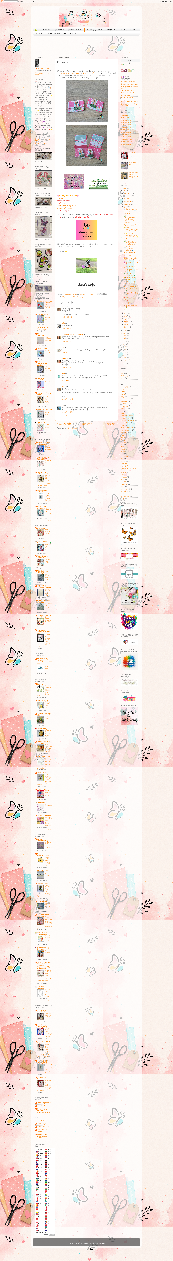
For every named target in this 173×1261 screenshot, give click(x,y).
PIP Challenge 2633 (48, 666)
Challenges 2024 (126, 142)
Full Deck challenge (48, 351)
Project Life (125, 387)
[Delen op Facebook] (104, 294)
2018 (124, 347)
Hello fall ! (48, 381)
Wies (63, 347)
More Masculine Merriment (48, 532)
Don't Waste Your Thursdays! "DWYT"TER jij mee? (43, 1110)
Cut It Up (40, 684)
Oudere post (110, 424)
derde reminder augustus (48, 447)
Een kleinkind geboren (47, 317)
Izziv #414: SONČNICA (48, 805)
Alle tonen (49, 435)
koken (122, 447)
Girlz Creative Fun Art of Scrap (129, 87)
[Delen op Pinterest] (106, 294)
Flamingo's (127, 310)
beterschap (125, 406)
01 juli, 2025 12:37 (67, 328)
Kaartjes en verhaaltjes (41, 379)
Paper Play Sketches (44, 1103)
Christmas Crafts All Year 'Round (44, 616)
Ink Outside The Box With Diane (72, 334)
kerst (122, 444)
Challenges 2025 (126, 144)
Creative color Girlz (127, 93)
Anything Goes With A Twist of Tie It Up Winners (48, 748)
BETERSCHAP (45, 30)
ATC (122, 373)
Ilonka (63, 306)
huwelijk (123, 440)
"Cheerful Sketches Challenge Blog (43, 443)
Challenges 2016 (126, 123)
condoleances (125, 418)
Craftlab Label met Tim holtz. (48, 1015)
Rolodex (123, 389)
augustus (127, 204)
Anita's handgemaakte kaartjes (42, 363)
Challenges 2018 (126, 127)
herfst (123, 437)
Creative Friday (42, 700)
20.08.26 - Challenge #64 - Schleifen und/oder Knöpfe (48, 861)
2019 (124, 344)
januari (127, 327)
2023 (124, 333)
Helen (63, 386)
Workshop (124, 392)
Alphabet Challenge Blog (44, 714)
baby (122, 397)
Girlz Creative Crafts (128, 95)
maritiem (124, 463)
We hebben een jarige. (48, 368)
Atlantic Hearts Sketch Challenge (43, 473)
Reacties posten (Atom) (76, 428)
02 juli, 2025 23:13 (67, 399)
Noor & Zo (40, 1121)
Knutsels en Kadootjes (41, 987)
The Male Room (42, 870)
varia (122, 487)
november (128, 196)
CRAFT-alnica (42, 802)
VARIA (132, 30)
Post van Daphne (43, 314)
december (128, 193)
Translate (128, 65)
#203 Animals (47, 951)
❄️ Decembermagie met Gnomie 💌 (130, 210)
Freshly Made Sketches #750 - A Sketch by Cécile (48, 498)
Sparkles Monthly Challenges (43, 948)
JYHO (123, 378)
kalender (123, 442)
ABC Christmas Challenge (42, 572)
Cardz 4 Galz (41, 773)
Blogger (101, 1243)
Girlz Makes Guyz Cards (129, 84)
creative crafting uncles (66, 206)
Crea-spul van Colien (44, 301)
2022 (124, 336)
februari (127, 324)
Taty (63, 373)
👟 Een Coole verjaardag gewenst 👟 (128, 248)
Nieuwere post (64, 424)
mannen (123, 461)
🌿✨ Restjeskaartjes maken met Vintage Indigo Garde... (130, 219)
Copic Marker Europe (42, 1130)
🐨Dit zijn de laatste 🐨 (131, 294)
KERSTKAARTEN (111, 30)
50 (121, 371)
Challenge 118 (48, 461)
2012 (124, 363)
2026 (124, 188)
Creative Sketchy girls (128, 90)
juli (125, 207)
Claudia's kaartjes (43, 68)
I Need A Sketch (42, 1106)
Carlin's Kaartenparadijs (42, 840)
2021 (124, 339)
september (128, 201)
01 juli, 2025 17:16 (67, 352)
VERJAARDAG (39, 34)
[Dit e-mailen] (98, 294)
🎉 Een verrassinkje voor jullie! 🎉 (130, 259)
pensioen (124, 477)
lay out (123, 449)
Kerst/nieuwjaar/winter (129, 383)
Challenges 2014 (126, 118)
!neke (63, 323)
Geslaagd (132, 153)
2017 (124, 350)
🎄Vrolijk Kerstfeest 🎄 (130, 289)
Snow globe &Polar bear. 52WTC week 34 (47, 400)
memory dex (125, 466)
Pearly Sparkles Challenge (69, 73)
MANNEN (123, 30)
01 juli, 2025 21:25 (67, 367)
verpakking (124, 491)
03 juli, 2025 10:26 (67, 412)
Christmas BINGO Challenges (43, 1078)
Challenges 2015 (126, 120)
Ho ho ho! (127, 255)
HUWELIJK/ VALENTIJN (94, 30)
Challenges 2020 (126, 132)
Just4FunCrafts (42, 327)
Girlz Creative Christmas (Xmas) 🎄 (44, 542)
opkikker (123, 472)
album (123, 394)
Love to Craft (88, 73)
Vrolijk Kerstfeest (130, 286)
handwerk (124, 432)
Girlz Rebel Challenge (128, 82)
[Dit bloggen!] (100, 294)
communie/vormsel (127, 416)
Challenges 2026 (54, 34)
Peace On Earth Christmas (42, 557)
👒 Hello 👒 (128, 303)
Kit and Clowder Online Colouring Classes (43, 1136)
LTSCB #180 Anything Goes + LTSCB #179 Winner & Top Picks (48, 1032)
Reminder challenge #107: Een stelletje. (48, 938)
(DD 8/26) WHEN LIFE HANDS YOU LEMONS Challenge (48, 821)
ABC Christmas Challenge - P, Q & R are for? (48, 577)
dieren (123, 425)
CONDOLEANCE (58, 30)
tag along (124, 484)
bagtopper (124, 401)
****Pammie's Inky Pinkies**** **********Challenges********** (44, 661)
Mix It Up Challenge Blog (44, 1042)
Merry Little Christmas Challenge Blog (44, 631)
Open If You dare (43, 329)
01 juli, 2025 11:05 (67, 317)
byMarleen (41, 423)
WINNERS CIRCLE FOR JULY (48, 511)
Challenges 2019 (126, 130)
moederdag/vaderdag (128, 468)
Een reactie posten (66, 416)
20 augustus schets (48, 412)
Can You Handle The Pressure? (44, 742)
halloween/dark (126, 430)
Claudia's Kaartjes (41, 143)
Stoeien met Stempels (44, 409)
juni (125, 313)
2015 (124, 355)
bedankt (123, 404)
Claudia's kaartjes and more (42, 140)
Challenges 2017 (126, 125)
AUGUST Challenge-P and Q (48, 620)
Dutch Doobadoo (43, 1127)
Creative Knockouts (44, 756)
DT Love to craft (68, 297)
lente (122, 454)
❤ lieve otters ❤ (129, 253)
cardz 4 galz (62, 198)
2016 (124, 352)
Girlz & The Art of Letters (127, 98)
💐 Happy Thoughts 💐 (131, 263)
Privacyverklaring (69, 34)
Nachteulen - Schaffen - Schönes (43, 855)
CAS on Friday (42, 729)
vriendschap (125, 496)
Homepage (87, 424)
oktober (127, 199)
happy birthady (126, 435)
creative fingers (63, 201)
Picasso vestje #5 (130, 225)
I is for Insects (47, 718)
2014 (124, 358)
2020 (124, 341)
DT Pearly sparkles (81, 297)
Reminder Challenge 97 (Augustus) (48, 844)
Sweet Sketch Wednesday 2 (42, 507)
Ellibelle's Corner (42, 883)
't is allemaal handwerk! (41, 335)
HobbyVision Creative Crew (42, 1011)
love (122, 459)
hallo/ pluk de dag (127, 428)
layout (123, 451)
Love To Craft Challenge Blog (42, 1062)
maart (126, 322)
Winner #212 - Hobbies (47, 873)
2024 (125, 330)
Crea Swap (124, 376)
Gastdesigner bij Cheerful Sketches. (48, 305)
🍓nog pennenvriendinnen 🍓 (130, 298)
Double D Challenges (44, 816)
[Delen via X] (102, 294)
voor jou (123, 494)
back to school (126, 399)
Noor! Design (41, 1124)
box (122, 411)
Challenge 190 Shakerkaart (48, 547)
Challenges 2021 (126, 135)
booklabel (124, 409)
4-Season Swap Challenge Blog (42, 933)
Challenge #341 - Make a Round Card (48, 733)
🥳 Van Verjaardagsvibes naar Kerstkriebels (131, 229)
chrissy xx (65, 358)
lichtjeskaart (125, 456)
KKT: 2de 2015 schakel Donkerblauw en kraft (133, 175)
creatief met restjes (127, 420)
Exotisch (127, 213)
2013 (124, 360)
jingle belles (41, 528)
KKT (122, 381)
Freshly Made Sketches (42, 491)
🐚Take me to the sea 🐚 (130, 283)
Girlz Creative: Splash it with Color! (129, 105)
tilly (63, 405)
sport (122, 479)
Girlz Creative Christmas (129, 102)
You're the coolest (130, 267)
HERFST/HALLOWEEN (75, 30)
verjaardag (124, 489)
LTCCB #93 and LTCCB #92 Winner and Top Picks (48, 1068)
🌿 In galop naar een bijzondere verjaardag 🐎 (130, 242)
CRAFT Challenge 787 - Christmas (48, 793)
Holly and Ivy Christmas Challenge (44, 586)
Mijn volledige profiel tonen (42, 74)
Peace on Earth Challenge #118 (48, 561)
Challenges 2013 (126, 115)
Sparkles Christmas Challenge (43, 601)
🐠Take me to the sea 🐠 (130, 278)
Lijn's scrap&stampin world (44, 394)
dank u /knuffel (126, 423)
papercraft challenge (65, 208)
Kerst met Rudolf (132, 163)
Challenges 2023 (126, 139)
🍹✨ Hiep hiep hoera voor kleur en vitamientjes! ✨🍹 (131, 236)
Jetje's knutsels (42, 349)
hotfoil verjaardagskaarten (48, 338)
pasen (123, 475)
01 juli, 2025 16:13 (67, 341)
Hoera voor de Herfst (47, 425)
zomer (123, 499)
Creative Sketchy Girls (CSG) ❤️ (43, 458)
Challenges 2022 (126, 137)
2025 (124, 191)
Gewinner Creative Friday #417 (48, 704)
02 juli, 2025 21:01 (67, 380)
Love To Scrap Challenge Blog (42, 1026)
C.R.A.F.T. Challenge (43, 789)
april (126, 319)
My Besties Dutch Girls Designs (43, 915)
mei (125, 316)
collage (123, 413)
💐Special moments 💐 (130, 306)
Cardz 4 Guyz (42, 901)
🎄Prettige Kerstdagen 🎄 (130, 274)
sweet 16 (123, 482)
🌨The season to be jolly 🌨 (131, 270)
